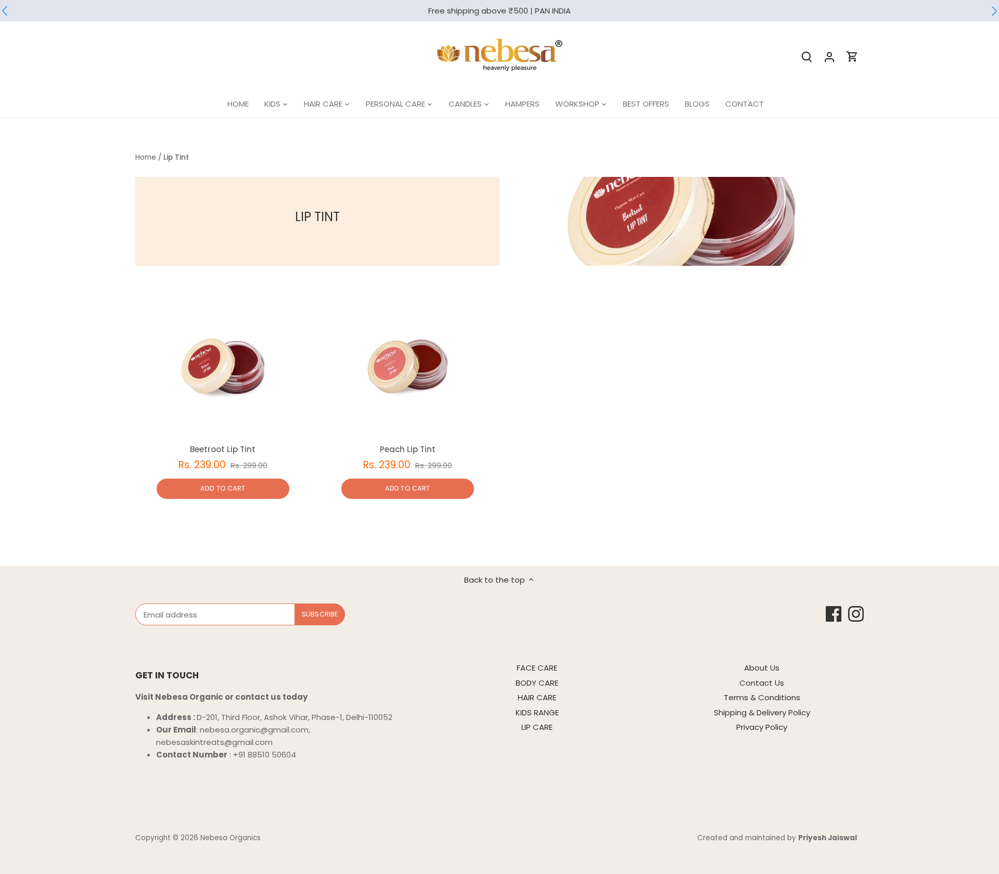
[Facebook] (833, 614)
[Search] (806, 56)
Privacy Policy (761, 727)
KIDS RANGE (537, 712)
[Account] (829, 56)
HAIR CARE (537, 697)
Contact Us (761, 682)
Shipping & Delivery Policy (762, 712)
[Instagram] (856, 614)
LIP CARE (537, 727)
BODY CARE (537, 682)
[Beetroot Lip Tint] (223, 369)
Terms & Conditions (762, 697)
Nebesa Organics (230, 838)
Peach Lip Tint (408, 449)
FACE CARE (537, 667)
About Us (761, 667)
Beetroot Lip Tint (222, 449)
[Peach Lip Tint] (407, 369)
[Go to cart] (852, 56)
